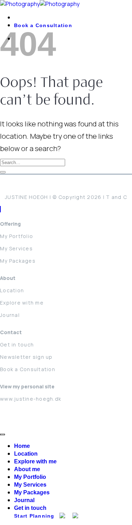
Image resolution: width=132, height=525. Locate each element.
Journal (10, 315)
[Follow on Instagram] (0, 209)
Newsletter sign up (26, 357)
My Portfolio (16, 236)
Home (22, 446)
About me (27, 469)
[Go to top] (2, 434)
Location (12, 290)
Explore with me (22, 302)
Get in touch (17, 344)
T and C (116, 197)
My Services (16, 248)
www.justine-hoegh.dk (30, 398)
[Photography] (40, 4)
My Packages (18, 260)
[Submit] (3, 172)
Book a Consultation (27, 369)
